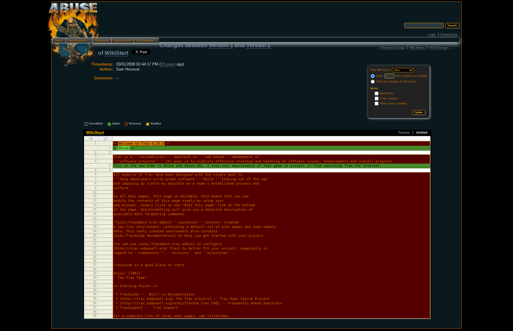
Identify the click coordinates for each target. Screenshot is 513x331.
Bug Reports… (145, 41)
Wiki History (417, 47)
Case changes (389, 98)
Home (59, 40)
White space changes (393, 103)
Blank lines (386, 93)
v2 (105, 138)
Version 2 (258, 45)
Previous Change (393, 47)
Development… (77, 41)
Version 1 (221, 45)
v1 (91, 138)
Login (432, 34)
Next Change (439, 47)
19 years (168, 64)
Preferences (449, 34)
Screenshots (122, 40)
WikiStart (116, 53)
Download (101, 40)
